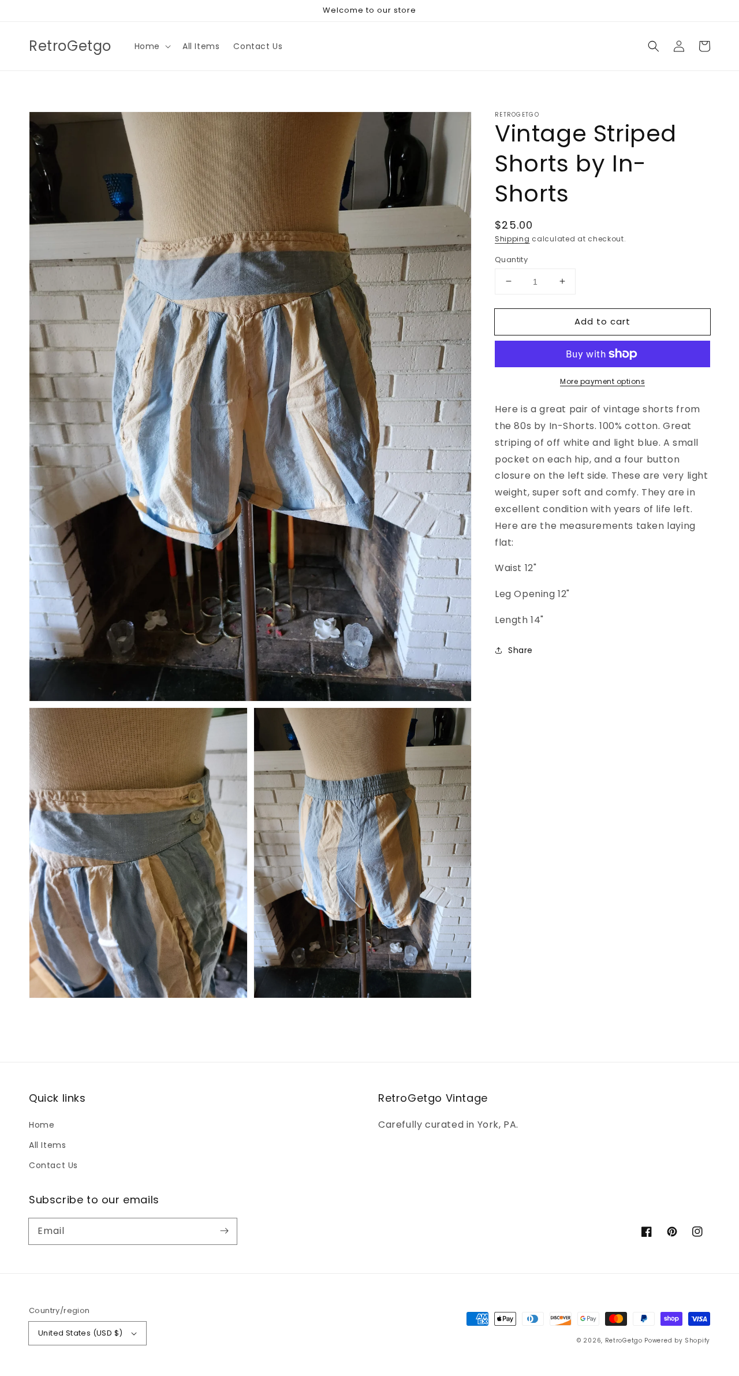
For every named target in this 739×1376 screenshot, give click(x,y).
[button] (152, 46)
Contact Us (53, 1165)
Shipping (512, 239)
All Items (47, 1145)
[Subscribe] (224, 1231)
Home (41, 1125)
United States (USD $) (80, 1332)
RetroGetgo (624, 1340)
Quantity (511, 258)
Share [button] (520, 649)
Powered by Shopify (677, 1340)
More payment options (602, 381)
